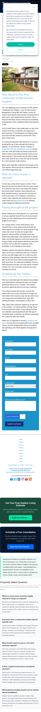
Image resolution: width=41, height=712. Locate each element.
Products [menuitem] (21, 450)
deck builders (35, 55)
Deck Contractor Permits (26, 55)
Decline (20, 50)
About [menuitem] (21, 461)
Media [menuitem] (21, 459)
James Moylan (5, 58)
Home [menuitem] (20, 439)
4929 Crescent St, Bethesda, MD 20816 (20, 468)
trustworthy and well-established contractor (17, 149)
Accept (20, 44)
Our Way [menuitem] (21, 447)
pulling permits (21, 200)
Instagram (22, 479)
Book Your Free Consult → (20, 547)
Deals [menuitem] (21, 456)
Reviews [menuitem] (21, 453)
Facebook (11, 479)
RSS (30, 479)
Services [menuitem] (21, 445)
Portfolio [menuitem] (21, 442)
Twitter (15, 479)
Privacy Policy (29, 465)
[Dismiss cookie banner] (34, 7)
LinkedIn (19, 479)
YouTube (26, 479)
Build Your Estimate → (20, 518)
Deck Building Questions (13, 55)
